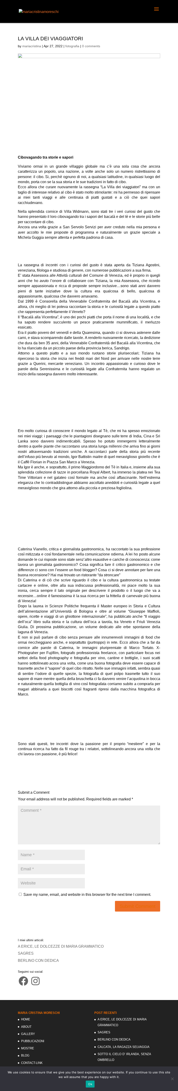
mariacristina (31, 46)
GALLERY (28, 1034)
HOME (25, 1019)
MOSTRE (27, 1048)
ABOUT (26, 1026)
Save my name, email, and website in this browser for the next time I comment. (87, 895)
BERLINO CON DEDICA (38, 960)
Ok (90, 1084)
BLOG (25, 1055)
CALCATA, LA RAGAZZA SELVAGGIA (123, 1047)
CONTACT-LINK (32, 1063)
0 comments (91, 46)
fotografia (72, 46)
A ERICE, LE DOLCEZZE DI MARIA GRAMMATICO (61, 946)
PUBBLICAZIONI (32, 1041)
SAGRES (26, 953)
